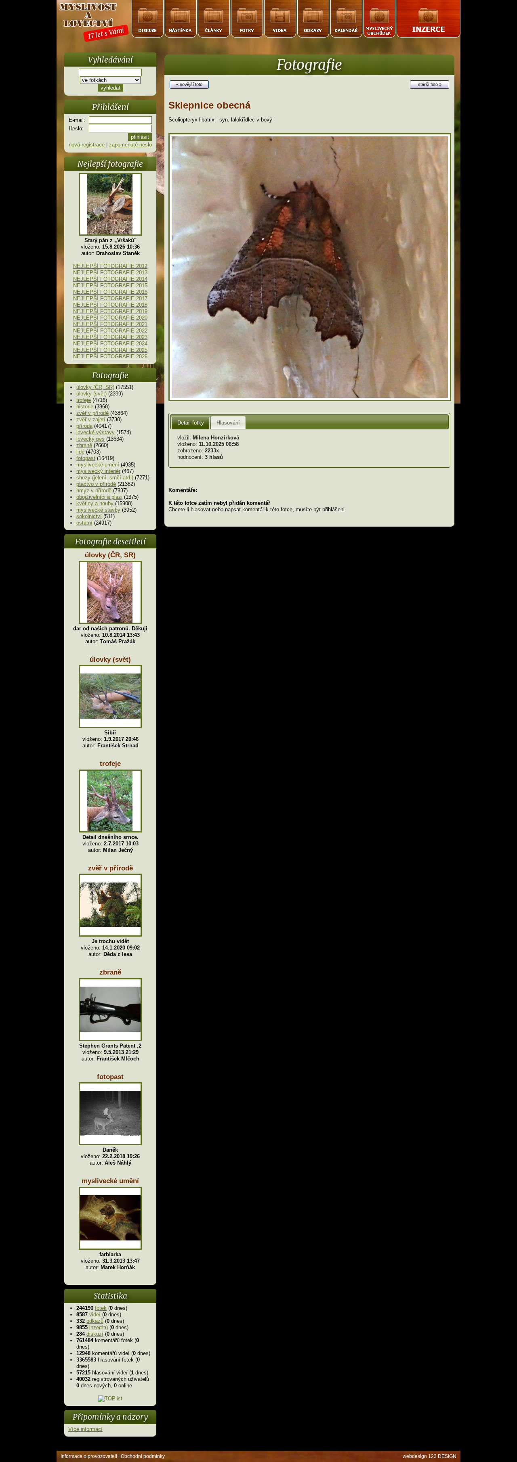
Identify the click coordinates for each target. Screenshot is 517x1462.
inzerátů (98, 1327)
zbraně (84, 445)
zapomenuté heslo (130, 145)
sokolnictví (89, 516)
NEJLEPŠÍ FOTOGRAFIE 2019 (110, 311)
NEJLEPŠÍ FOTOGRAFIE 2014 (110, 279)
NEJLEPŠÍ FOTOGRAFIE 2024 (110, 344)
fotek (101, 1308)
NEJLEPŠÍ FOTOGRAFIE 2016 (110, 292)
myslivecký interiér (98, 471)
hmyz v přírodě (93, 490)
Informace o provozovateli (89, 1456)
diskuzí (94, 1334)
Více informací (85, 1429)
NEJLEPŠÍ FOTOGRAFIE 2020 (110, 318)
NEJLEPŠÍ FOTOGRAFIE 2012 (110, 266)
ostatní (84, 523)
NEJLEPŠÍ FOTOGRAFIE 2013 (110, 273)
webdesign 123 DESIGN (429, 1456)
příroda (84, 426)
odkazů (94, 1321)
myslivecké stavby (98, 510)
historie (84, 407)
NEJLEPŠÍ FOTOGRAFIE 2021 (110, 324)
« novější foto (189, 84)
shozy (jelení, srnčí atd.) (104, 478)
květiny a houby (94, 503)
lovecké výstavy (95, 432)
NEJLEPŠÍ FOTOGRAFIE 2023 (110, 337)
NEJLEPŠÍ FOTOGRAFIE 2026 (110, 356)
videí (95, 1314)
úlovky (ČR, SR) (95, 387)
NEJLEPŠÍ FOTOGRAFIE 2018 (110, 305)
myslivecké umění (97, 465)
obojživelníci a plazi (99, 497)
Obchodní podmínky (143, 1456)
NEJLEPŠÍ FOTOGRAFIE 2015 (110, 285)
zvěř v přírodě (92, 413)
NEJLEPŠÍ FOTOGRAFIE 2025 (110, 350)
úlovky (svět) (91, 394)
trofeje (83, 400)
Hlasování (228, 423)
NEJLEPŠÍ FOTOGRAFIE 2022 (110, 331)
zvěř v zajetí (90, 419)
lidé (80, 452)
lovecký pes (90, 439)
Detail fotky (190, 423)
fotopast (85, 458)
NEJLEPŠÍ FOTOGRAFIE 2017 (110, 298)
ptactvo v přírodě (96, 484)
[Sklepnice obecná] (309, 399)
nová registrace (87, 145)
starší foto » (429, 84)
